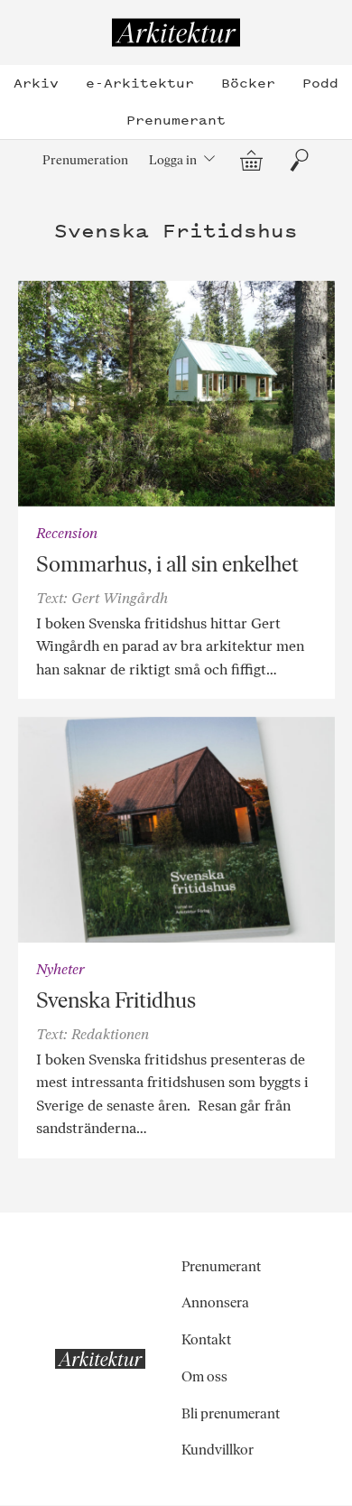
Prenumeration (85, 160)
